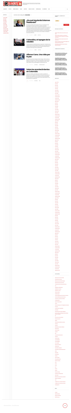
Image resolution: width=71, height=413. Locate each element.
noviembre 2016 (57, 247)
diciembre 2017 (57, 226)
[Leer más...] (27, 35)
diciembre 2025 (5, 28)
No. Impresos (57, 354)
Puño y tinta (56, 375)
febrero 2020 (57, 207)
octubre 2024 (57, 117)
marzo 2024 (56, 128)
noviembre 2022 (57, 154)
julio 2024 (56, 122)
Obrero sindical (57, 357)
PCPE (56, 363)
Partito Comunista (57, 360)
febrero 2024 (57, 130)
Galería (56, 320)
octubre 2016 (57, 249)
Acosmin (18, 405)
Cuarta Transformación (58, 301)
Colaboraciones (57, 293)
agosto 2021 (57, 178)
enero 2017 (56, 244)
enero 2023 (56, 151)
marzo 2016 (56, 260)
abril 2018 (56, 220)
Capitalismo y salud (57, 290)
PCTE (56, 365)
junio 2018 (56, 217)
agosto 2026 (5, 17)
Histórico (56, 323)
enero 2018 (56, 225)
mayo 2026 (5, 21)
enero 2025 (56, 112)
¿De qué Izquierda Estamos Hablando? (38, 21)
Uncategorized (57, 384)
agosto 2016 (57, 252)
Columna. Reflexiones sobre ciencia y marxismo (61, 295)
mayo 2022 (56, 164)
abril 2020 (56, 204)
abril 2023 (56, 146)
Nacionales (56, 352)
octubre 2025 (5, 31)
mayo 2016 (56, 257)
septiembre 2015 (57, 270)
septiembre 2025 (57, 99)
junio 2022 (56, 162)
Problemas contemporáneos (59, 373)
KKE (39, 80)
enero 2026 (5, 27)
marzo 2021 (56, 186)
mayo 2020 (56, 202)
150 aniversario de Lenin (58, 279)
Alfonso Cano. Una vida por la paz (38, 55)
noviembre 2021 (57, 173)
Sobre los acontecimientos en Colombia (38, 70)
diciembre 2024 (57, 114)
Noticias (56, 355)
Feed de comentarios (58, 395)
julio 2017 (56, 234)
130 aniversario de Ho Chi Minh (59, 277)
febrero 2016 (57, 262)
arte (55, 285)
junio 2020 (56, 201)
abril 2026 (4, 23)
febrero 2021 (57, 188)
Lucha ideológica (57, 339)
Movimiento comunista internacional (60, 349)
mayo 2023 (56, 144)
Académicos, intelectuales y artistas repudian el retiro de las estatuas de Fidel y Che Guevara (61, 59)
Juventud (56, 331)
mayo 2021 (56, 183)
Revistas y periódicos (58, 378)
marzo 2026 (5, 24)
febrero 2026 (57, 91)
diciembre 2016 (57, 246)
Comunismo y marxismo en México (60, 298)
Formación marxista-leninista (59, 317)
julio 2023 (56, 141)
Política (56, 368)
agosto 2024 (57, 120)
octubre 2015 (57, 268)
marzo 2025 (56, 109)
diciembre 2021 (57, 172)
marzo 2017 (56, 241)
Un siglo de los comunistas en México (60, 383)
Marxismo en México (58, 344)
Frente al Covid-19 (57, 318)
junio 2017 (56, 236)
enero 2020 (56, 209)
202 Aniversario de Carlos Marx (59, 282)
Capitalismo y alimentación (59, 287)
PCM (55, 362)
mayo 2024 (56, 125)
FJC (55, 315)
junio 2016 (56, 255)
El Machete (56, 309)
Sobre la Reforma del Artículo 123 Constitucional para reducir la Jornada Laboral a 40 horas (61, 54)
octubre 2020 (57, 194)
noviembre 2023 (57, 135)
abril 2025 (56, 107)
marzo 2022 (56, 167)
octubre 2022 (57, 156)
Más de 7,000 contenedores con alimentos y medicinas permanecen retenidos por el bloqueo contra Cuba (61, 36)
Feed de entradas (57, 393)
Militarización (57, 346)
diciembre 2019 (57, 210)
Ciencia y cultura (57, 292)
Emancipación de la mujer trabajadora (60, 311)
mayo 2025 (56, 106)
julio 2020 (56, 199)
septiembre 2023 (57, 138)
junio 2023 (56, 143)
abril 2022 (56, 165)
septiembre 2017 (57, 231)
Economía (56, 306)
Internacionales (42, 64)
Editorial (36, 64)
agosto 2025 (57, 101)
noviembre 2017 (57, 228)
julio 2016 (56, 254)
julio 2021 (56, 180)
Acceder (56, 392)
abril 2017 (56, 239)
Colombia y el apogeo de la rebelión (38, 40)
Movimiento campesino (58, 347)
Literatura (56, 336)
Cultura (56, 303)
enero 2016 (56, 263)
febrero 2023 (57, 149)
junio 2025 (56, 104)
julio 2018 (56, 215)
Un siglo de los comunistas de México (60, 381)
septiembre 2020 (57, 196)
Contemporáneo (57, 300)
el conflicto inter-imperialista (59, 308)
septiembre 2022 (57, 157)
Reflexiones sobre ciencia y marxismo (60, 376)
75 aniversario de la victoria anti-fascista (60, 284)
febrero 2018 (57, 223)
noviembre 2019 (57, 212)
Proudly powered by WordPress (7, 405)
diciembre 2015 (57, 265)
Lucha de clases (57, 338)
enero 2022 (56, 170)
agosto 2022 (57, 159)
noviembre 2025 (5, 30)
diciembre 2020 (57, 191)
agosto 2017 (57, 233)
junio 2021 (56, 181)
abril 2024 (56, 127)
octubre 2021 (57, 175)
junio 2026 (4, 20)
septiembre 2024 (57, 119)
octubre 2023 (57, 136)
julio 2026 (56, 83)
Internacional (57, 328)
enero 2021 (56, 189)
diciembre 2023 (57, 133)
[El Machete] (12, 3)
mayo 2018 (56, 218)
